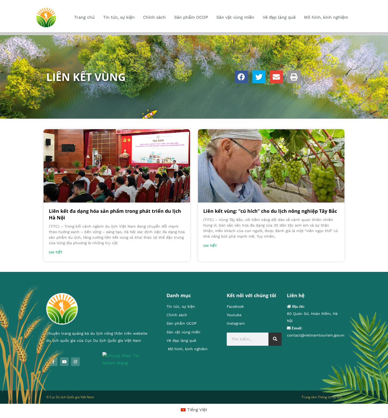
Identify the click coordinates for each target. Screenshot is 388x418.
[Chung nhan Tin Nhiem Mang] (126, 359)
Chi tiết (55, 252)
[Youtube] (64, 361)
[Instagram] (75, 361)
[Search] (275, 339)
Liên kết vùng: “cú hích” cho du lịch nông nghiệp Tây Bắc (270, 211)
